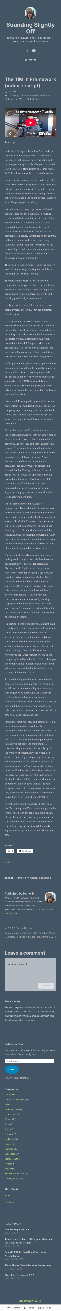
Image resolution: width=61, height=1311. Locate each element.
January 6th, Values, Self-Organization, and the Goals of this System (29, 1240)
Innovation (33, 95)
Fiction (8, 1143)
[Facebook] (33, 50)
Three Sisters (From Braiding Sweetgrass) (28, 1265)
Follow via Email (14, 1044)
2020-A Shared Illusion (18, 928)
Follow (12, 1069)
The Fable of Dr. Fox (14, 1173)
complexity (13, 95)
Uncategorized (11, 1178)
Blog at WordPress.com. (30, 1301)
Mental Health (11, 1158)
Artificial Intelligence (14, 1099)
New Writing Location (17, 1229)
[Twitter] (27, 50)
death (7, 1124)
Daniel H (12, 91)
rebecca (8, 1163)
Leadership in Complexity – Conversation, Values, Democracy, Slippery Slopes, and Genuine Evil (31, 934)
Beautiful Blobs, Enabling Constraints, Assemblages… (25, 1254)
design (34, 877)
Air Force (9, 1094)
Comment (46, 985)
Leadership (44, 95)
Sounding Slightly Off (30, 28)
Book (7, 1104)
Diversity (9, 1134)
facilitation (10, 1138)
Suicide (8, 1168)
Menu (32, 59)
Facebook (9, 1201)
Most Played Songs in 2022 (19, 1275)
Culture (23, 95)
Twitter (8, 1195)
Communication (12, 1109)
